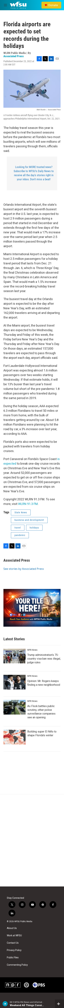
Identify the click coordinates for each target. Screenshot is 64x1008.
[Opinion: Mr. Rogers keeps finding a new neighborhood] (14, 682)
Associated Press (13, 56)
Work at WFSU (14, 935)
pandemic (20, 535)
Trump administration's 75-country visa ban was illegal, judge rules (44, 658)
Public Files (13, 957)
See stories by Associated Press (23, 569)
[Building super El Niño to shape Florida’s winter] (14, 737)
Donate (53, 5)
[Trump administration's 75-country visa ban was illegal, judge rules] (14, 656)
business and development (29, 520)
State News (21, 512)
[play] (5, 1003)
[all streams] (59, 1003)
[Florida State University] (26, 985)
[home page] (18, 5)
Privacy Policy (14, 950)
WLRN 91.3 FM (28, 504)
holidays (34, 527)
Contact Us (13, 943)
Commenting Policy (17, 965)
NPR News (32, 649)
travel (18, 527)
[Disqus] (32, 840)
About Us (12, 928)
